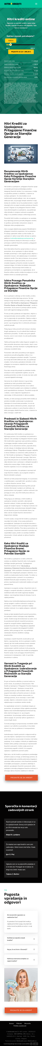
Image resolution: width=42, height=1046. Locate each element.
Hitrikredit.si (32, 1041)
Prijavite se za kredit (21, 778)
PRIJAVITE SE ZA (21, 52)
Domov (11, 1023)
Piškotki (19, 1023)
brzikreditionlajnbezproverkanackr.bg (21, 238)
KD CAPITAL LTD (19, 1034)
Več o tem (36, 1043)
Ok (31, 1043)
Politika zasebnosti (20, 1026)
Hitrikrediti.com (22, 1041)
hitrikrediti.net (12, 1031)
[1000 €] (10, 44)
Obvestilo (27, 1023)
